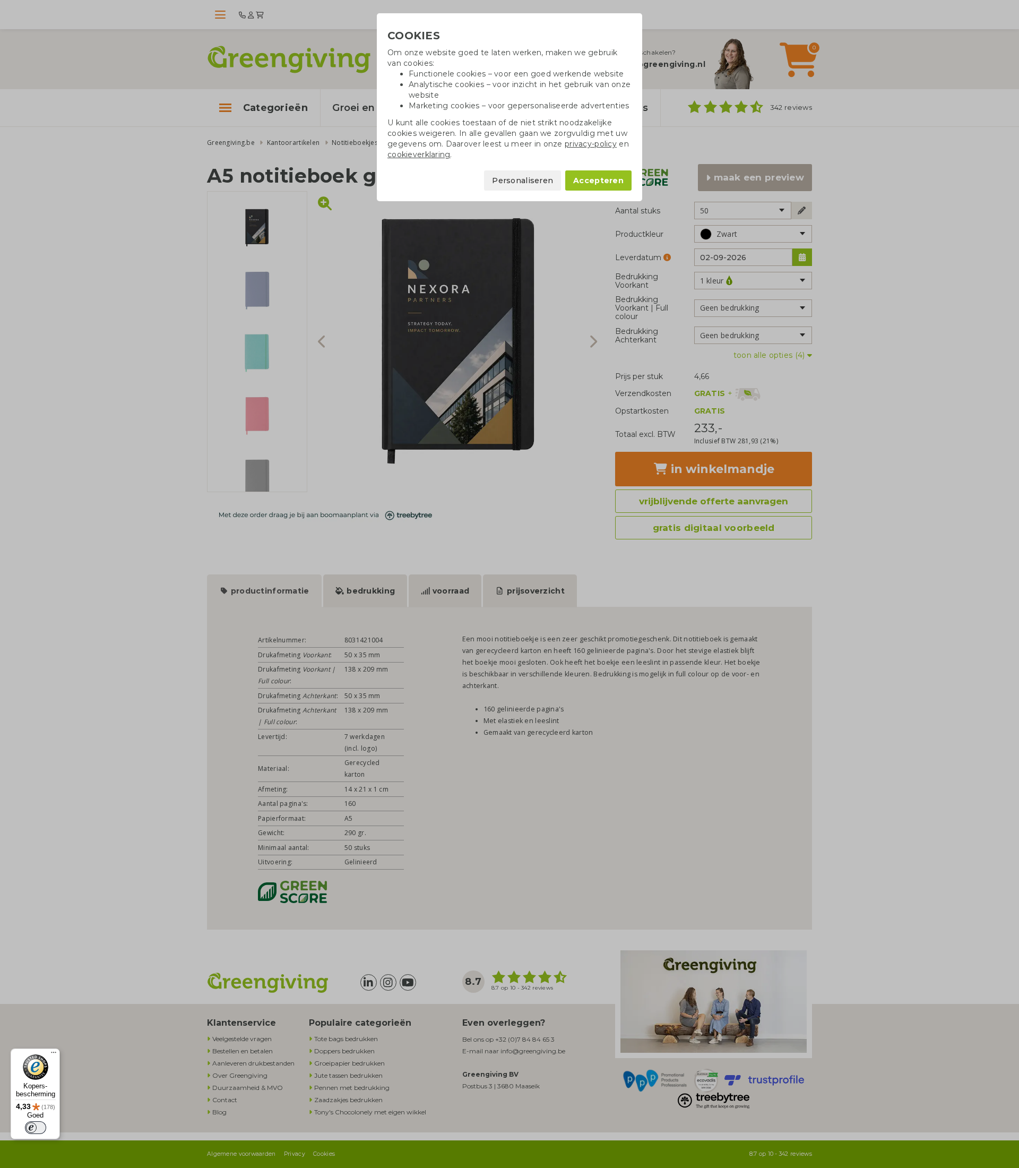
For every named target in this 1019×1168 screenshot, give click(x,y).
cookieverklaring (418, 154)
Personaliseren (522, 180)
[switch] (35, 1127)
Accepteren (598, 180)
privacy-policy (591, 144)
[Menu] (53, 1055)
